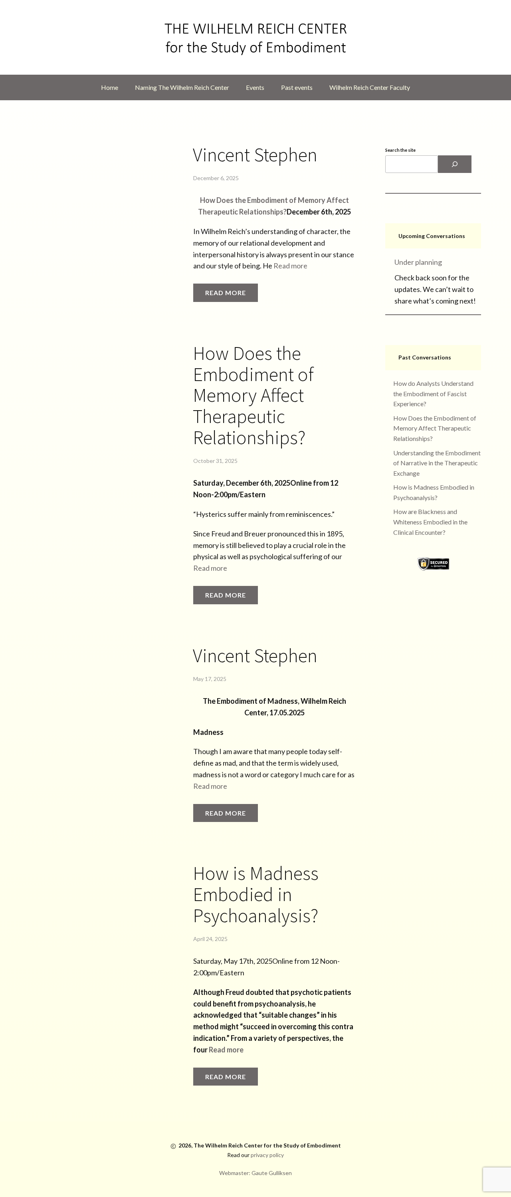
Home (109, 87)
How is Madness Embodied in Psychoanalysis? (256, 894)
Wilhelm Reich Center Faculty (369, 87)
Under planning (418, 262)
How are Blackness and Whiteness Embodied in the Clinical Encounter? (430, 522)
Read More (225, 292)
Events (255, 87)
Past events (297, 87)
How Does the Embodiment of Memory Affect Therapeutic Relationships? (253, 395)
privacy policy (267, 1154)
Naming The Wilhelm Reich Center (182, 87)
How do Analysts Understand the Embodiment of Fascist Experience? (433, 393)
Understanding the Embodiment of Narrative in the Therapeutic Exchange (437, 463)
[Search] (454, 164)
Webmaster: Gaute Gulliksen (255, 1172)
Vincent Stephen (255, 155)
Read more (290, 265)
